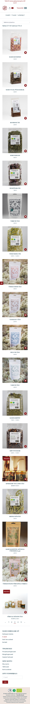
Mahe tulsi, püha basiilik (15, 90)
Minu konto (5, 664)
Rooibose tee (15, 122)
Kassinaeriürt (15, 418)
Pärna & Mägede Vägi (15, 616)
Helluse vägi (15, 352)
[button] (25, 52)
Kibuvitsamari (15, 451)
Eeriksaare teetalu (7, 634)
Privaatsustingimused (9, 651)
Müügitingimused (7, 654)
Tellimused (5, 667)
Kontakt (4, 642)
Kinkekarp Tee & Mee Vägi (15, 483)
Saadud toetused (7, 657)
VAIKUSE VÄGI (15, 385)
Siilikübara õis (15, 188)
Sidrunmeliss (15, 155)
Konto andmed (6, 669)
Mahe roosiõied (15, 57)
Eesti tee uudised (7, 639)
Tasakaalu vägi (15, 319)
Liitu (5, 682)
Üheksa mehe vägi (15, 286)
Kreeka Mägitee (15, 516)
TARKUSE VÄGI (15, 221)
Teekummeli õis (15, 254)
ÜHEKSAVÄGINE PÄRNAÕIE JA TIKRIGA (15, 584)
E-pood (4, 637)
